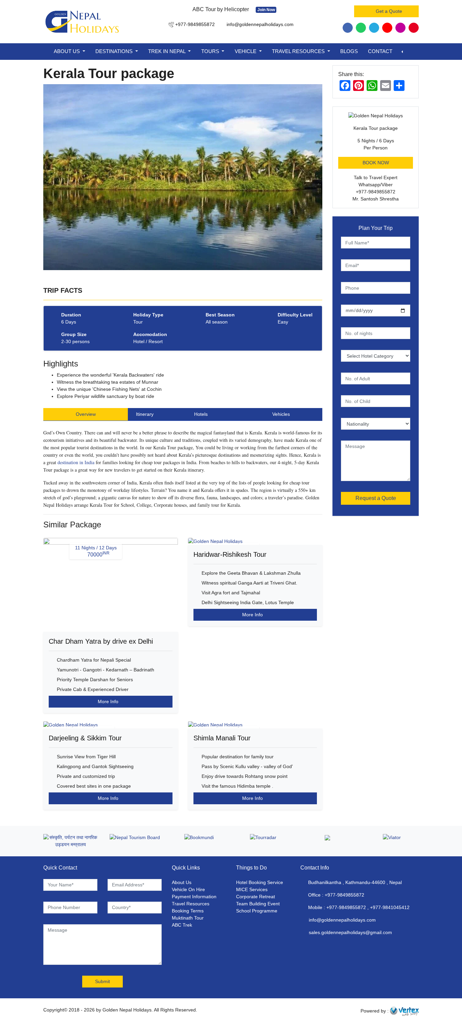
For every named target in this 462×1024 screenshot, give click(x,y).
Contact (380, 51)
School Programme (256, 910)
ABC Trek (182, 925)
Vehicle (246, 51)
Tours (211, 51)
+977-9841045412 (390, 907)
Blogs (349, 51)
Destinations (114, 51)
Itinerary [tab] (145, 414)
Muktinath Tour (188, 918)
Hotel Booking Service (259, 882)
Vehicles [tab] (281, 414)
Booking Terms (188, 910)
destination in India (75, 462)
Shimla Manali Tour (222, 738)
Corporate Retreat (255, 896)
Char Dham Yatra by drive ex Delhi (101, 641)
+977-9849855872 (344, 895)
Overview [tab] (86, 414)
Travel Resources (299, 51)
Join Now (266, 9)
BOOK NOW (376, 162)
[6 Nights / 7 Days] (255, 541)
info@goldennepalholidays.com (342, 920)
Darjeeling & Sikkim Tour (85, 738)
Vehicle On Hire (188, 889)
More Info (109, 701)
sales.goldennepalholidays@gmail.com (350, 932)
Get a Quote (388, 11)
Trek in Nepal (167, 51)
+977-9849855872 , (347, 907)
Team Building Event (258, 903)
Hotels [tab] (201, 414)
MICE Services (252, 889)
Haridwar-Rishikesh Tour (230, 554)
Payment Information (194, 896)
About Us (67, 51)
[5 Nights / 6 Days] (110, 725)
